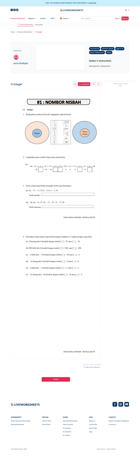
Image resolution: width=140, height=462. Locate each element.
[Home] (71, 10)
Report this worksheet (93, 367)
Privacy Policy (111, 449)
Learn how (92, 3)
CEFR (52, 18)
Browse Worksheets (18, 18)
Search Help (93, 428)
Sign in (117, 18)
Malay (109, 52)
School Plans (46, 424)
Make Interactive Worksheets (20, 421)
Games (65, 18)
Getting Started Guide (70, 421)
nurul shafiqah (20, 63)
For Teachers (67, 428)
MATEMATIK (94, 49)
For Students (67, 432)
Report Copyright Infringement (119, 421)
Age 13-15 (119, 49)
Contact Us (112, 424)
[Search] (83, 18)
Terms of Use (101, 449)
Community (93, 424)
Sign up (125, 18)
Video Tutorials (68, 424)
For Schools (66, 435)
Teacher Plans (46, 421)
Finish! (55, 379)
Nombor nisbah (107, 49)
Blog (90, 432)
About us (92, 421)
